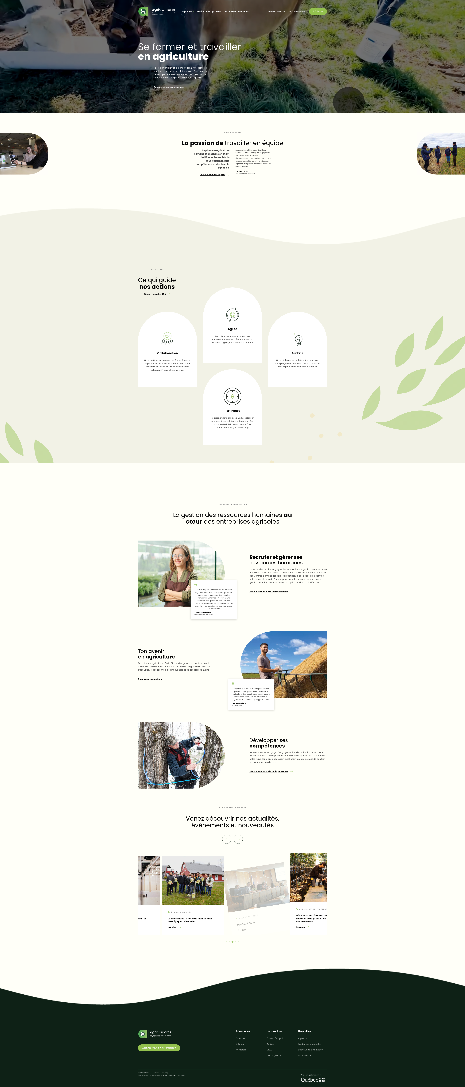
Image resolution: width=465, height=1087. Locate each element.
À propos (187, 11)
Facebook (241, 1038)
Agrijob (270, 1044)
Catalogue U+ (274, 1055)
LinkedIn (240, 1044)
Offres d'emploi (275, 1038)
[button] (171, 87)
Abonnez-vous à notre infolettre (159, 1047)
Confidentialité (144, 1073)
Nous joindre (299, 11)
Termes (156, 1073)
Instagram (241, 1049)
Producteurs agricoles (209, 11)
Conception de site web (169, 1075)
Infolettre (318, 11)
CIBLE (269, 1049)
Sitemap (165, 1073)
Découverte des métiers (237, 11)
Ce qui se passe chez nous (279, 11)
